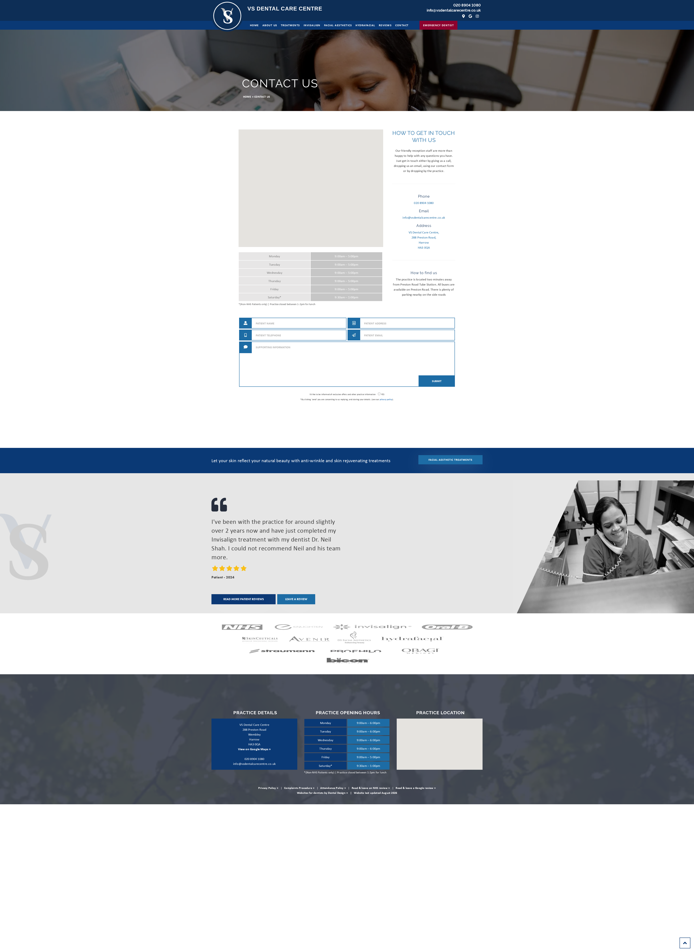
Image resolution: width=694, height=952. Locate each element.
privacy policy (386, 399)
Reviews (385, 25)
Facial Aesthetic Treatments (450, 460)
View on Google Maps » (254, 749)
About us (269, 25)
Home (254, 25)
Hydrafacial (365, 25)
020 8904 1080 (467, 5)
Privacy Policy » (268, 788)
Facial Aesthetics (338, 25)
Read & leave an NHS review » (371, 788)
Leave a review (296, 599)
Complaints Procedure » (299, 788)
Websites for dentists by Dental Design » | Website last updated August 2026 (347, 793)
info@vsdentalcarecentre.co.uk (454, 10)
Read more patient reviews (243, 599)
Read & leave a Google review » (416, 788)
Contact (402, 25)
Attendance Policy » (333, 788)
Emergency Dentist (438, 25)
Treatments (290, 25)
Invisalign (312, 25)
